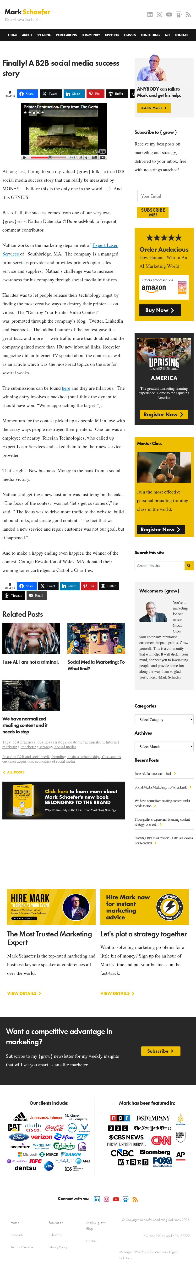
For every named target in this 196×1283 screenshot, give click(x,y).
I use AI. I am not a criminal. (153, 773)
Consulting (150, 35)
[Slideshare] (179, 14)
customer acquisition (86, 742)
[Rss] (188, 14)
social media (65, 746)
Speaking (44, 35)
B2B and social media (33, 756)
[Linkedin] (150, 14)
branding (59, 756)
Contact (181, 35)
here (66, 388)
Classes (130, 35)
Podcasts (17, 1234)
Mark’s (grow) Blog (96, 1225)
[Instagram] (160, 14)
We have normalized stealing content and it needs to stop (162, 803)
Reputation (56, 1222)
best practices (24, 742)
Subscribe (55, 1234)
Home (12, 35)
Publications (66, 35)
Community (91, 35)
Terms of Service (22, 1247)
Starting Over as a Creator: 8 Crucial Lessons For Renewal (164, 840)
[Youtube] (169, 14)
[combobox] (160, 565)
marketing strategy (37, 746)
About (27, 35)
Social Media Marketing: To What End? (161, 787)
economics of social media (55, 761)
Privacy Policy (58, 1247)
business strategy (52, 742)
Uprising (112, 35)
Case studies (111, 756)
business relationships (84, 756)
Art (167, 35)
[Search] (189, 565)
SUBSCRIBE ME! (153, 212)
